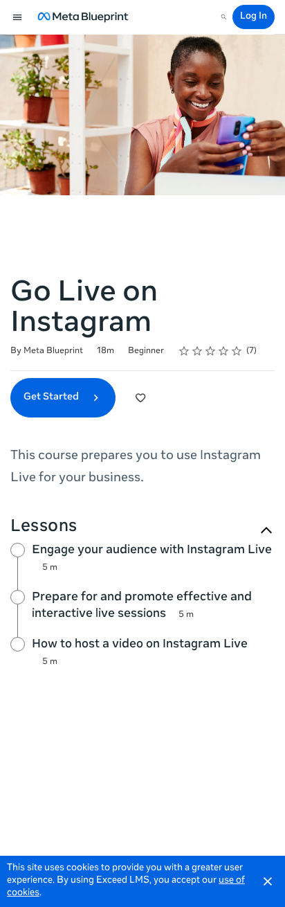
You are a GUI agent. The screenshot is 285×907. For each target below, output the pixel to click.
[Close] (267, 881)
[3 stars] (210, 351)
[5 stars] (236, 351)
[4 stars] (223, 351)
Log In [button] (253, 16)
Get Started (52, 397)
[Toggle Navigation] (18, 17)
